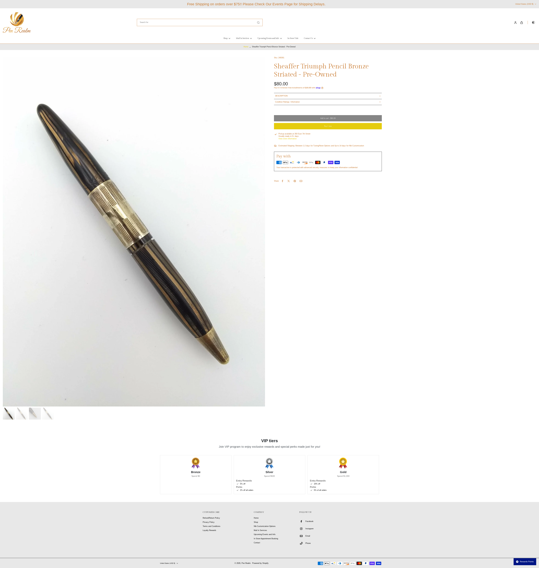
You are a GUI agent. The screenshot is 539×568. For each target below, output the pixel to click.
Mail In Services (260, 530)
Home (246, 47)
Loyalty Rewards (209, 530)
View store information (287, 139)
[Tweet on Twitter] (289, 181)
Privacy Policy (208, 522)
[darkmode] (531, 22)
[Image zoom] (134, 232)
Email (307, 536)
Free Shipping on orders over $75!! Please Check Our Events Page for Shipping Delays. (256, 4)
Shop (256, 522)
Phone (308, 543)
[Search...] (258, 22)
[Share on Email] (301, 181)
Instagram (309, 529)
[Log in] (515, 22)
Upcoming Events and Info (264, 534)
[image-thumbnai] (9, 414)
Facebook (309, 521)
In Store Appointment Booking (266, 539)
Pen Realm (246, 563)
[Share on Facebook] (282, 181)
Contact (257, 543)
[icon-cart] (521, 22)
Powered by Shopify (260, 563)
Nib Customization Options (265, 526)
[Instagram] (302, 529)
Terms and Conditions (211, 526)
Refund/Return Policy (211, 518)
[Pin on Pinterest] (295, 181)
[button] (328, 118)
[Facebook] (302, 521)
